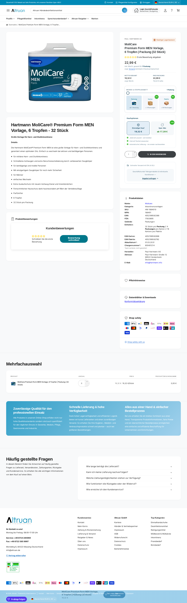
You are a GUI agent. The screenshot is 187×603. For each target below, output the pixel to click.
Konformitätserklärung (135, 301)
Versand (132, 69)
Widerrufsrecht (120, 537)
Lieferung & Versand (86, 534)
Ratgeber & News (85, 537)
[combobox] (79, 10)
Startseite (13, 25)
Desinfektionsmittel (159, 526)
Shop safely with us (136, 342)
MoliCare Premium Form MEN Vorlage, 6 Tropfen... (39, 25)
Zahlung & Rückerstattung (89, 530)
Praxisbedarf (156, 541)
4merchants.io (31, 593)
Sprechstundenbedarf (57, 19)
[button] (8, 10)
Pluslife (9, 19)
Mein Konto (82, 526)
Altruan (14, 593)
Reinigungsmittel (158, 530)
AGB (116, 534)
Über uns (82, 541)
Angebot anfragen (149, 178)
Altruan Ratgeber (79, 19)
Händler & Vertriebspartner (126, 526)
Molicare (148, 203)
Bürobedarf (156, 545)
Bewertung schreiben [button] (74, 238)
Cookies (117, 545)
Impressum (82, 549)
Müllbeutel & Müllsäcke (161, 534)
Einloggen (146, 2)
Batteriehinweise (121, 549)
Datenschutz (83, 545)
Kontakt (110, 2)
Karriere (117, 522)
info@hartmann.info (153, 262)
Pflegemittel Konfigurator (127, 2)
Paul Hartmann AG (133, 39)
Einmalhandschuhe (159, 522)
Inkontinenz (156, 537)
